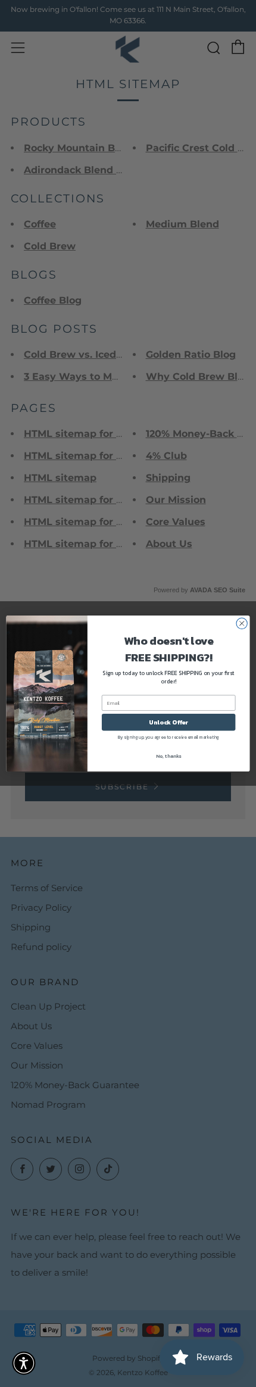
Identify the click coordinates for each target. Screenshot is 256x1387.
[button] (24, 1363)
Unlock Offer (168, 722)
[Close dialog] (241, 623)
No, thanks (168, 756)
